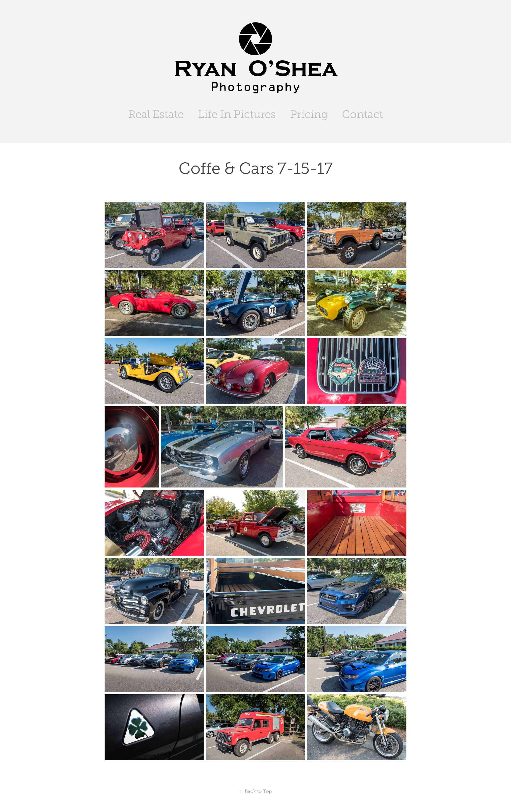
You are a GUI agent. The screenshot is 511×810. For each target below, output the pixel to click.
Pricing (309, 114)
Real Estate (156, 114)
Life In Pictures (237, 114)
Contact (362, 114)
